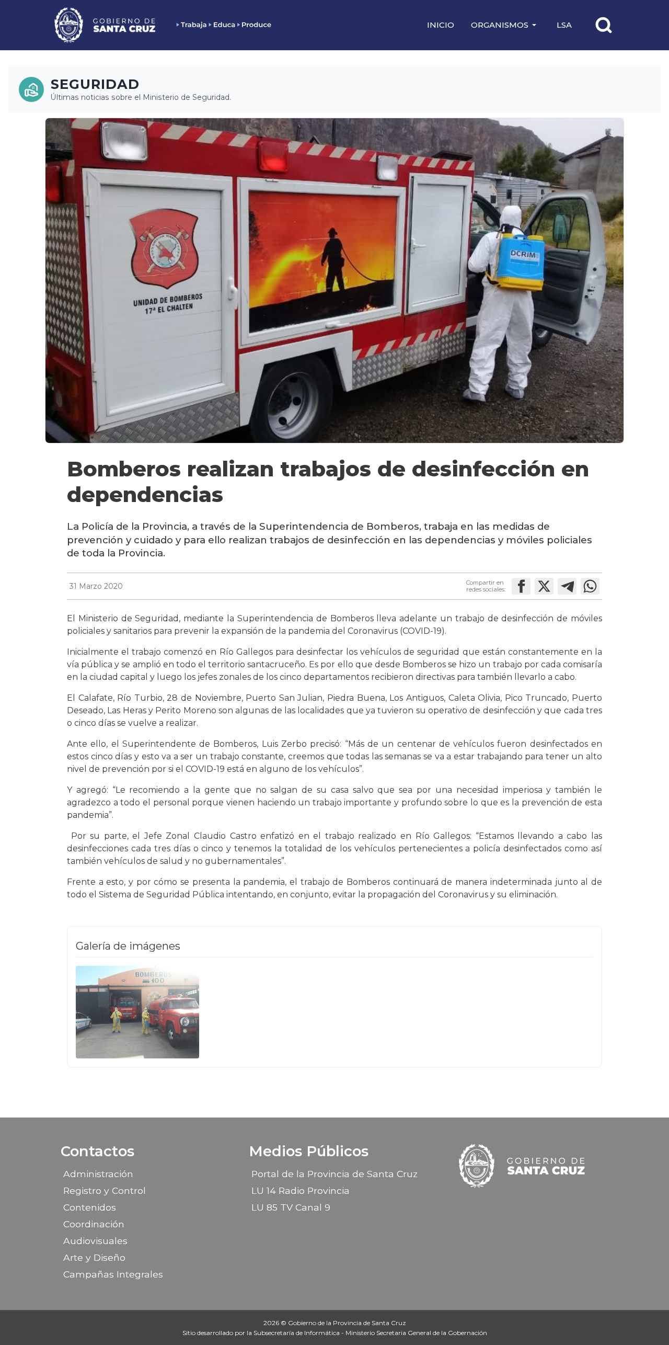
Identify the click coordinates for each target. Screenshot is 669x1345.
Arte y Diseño (94, 1257)
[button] (505, 25)
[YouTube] (550, 1204)
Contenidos (89, 1207)
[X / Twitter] (532, 1204)
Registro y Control (104, 1190)
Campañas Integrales (113, 1274)
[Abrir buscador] (604, 25)
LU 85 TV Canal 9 (290, 1207)
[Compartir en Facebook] (521, 586)
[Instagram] (513, 1204)
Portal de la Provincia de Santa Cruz (334, 1173)
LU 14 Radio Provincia (300, 1190)
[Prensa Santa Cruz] (105, 24)
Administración (98, 1173)
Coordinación (93, 1223)
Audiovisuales (95, 1240)
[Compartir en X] (544, 586)
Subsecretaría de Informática (297, 1333)
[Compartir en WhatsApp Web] (590, 586)
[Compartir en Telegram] (567, 586)
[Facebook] (495, 1204)
